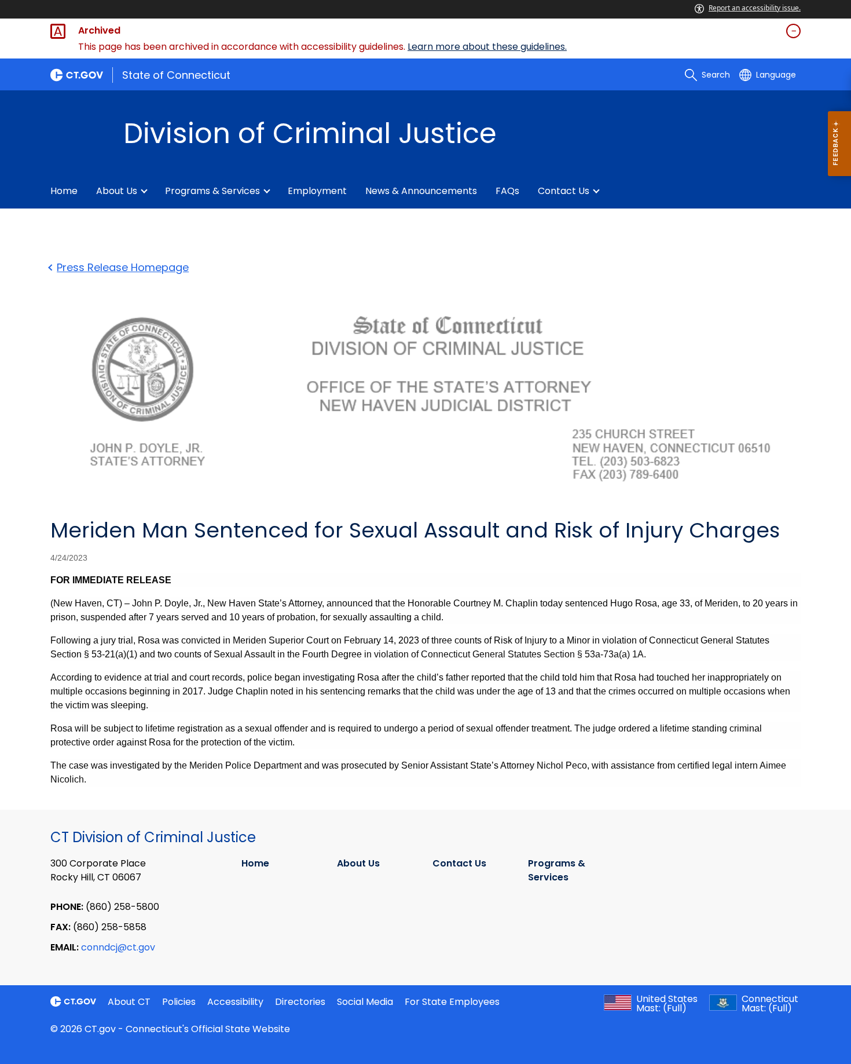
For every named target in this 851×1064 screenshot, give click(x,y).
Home (64, 191)
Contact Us (563, 191)
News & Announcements (421, 191)
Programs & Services (212, 191)
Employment (317, 191)
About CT (129, 1001)
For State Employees (452, 1001)
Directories (300, 1001)
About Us (116, 191)
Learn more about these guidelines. (487, 46)
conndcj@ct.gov (118, 947)
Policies (179, 1001)
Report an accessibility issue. (755, 8)
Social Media (365, 1001)
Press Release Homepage (123, 267)
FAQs (507, 191)
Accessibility (235, 1001)
